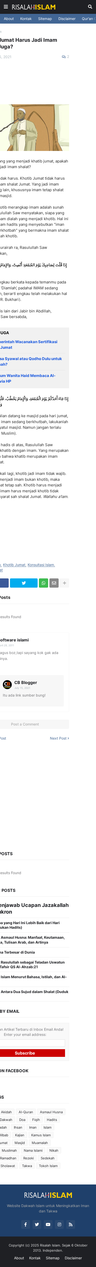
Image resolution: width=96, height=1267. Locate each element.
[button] (6, 7)
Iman (33, 1127)
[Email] (54, 583)
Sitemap (45, 18)
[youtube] (48, 1224)
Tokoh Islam (48, 1166)
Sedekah (48, 1158)
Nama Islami (33, 1150)
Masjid (20, 1143)
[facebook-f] (25, 1224)
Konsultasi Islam (41, 565)
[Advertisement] (48, 795)
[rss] (70, 1224)
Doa (22, 1120)
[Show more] (64, 583)
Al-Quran (26, 1112)
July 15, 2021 (22, 687)
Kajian (19, 1135)
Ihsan (18, 1127)
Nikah (53, 1150)
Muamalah (40, 1143)
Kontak (26, 18)
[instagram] (59, 1224)
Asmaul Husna (51, 1112)
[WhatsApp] (43, 583)
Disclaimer (67, 18)
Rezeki (28, 1158)
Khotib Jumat (14, 565)
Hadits (52, 1120)
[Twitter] (24, 583)
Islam (47, 1127)
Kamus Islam (41, 1135)
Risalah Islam (50, 1245)
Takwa (27, 1166)
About (9, 18)
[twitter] (37, 1224)
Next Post (58, 738)
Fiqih (36, 1120)
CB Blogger (25, 682)
